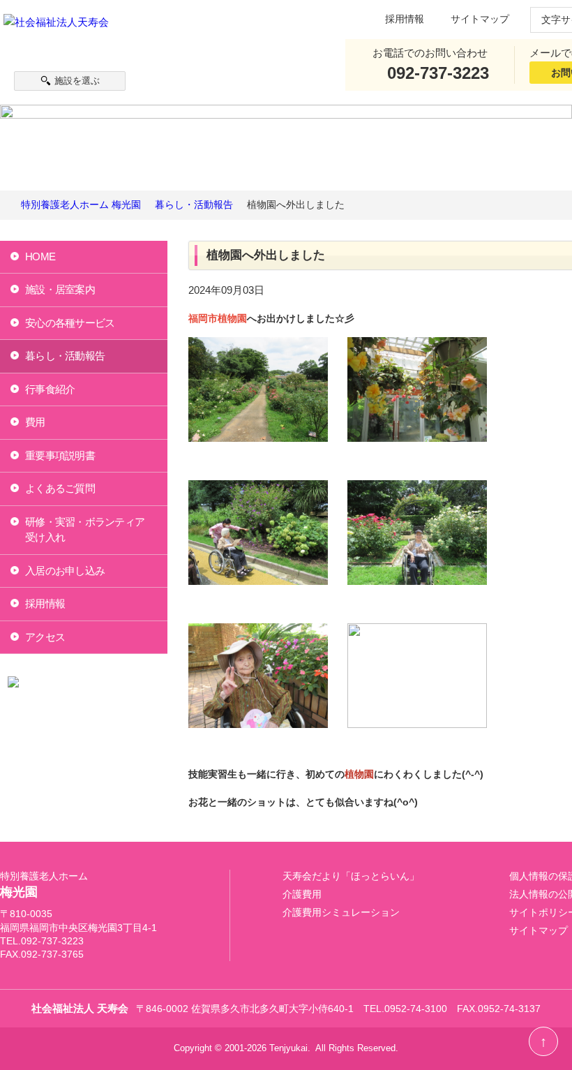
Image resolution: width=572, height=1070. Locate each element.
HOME (40, 256)
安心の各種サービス (69, 323)
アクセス (45, 637)
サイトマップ (480, 19)
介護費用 (302, 894)
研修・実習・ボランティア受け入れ (84, 530)
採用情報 (404, 19)
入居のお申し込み (65, 571)
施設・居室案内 (60, 289)
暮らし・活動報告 (65, 356)
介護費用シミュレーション (341, 912)
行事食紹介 (50, 389)
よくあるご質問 (60, 488)
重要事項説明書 (60, 455)
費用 (35, 422)
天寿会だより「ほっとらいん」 (351, 876)
